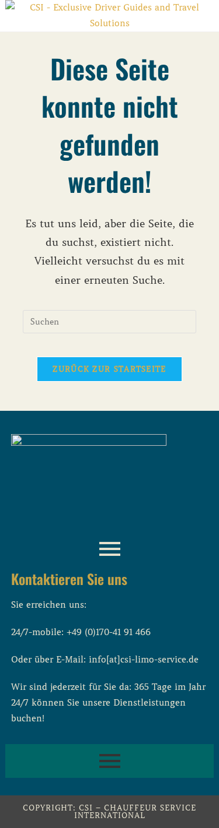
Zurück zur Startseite (109, 369)
